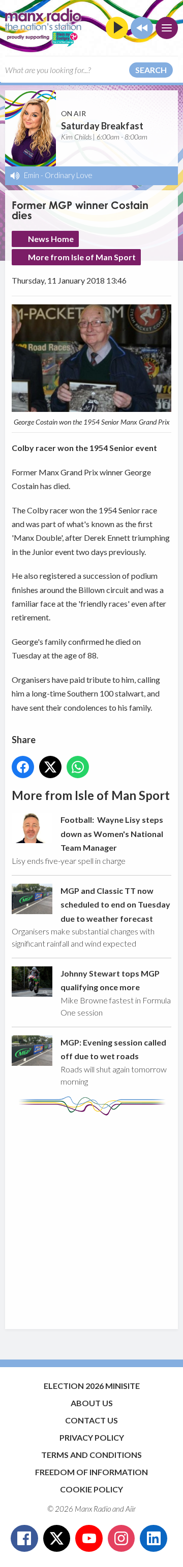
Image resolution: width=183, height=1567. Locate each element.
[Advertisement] (91, 1217)
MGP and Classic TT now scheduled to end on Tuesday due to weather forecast (115, 904)
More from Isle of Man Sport (82, 257)
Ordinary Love (69, 175)
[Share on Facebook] (23, 767)
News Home (51, 238)
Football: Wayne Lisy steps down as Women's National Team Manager (111, 833)
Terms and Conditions (91, 1454)
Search (151, 70)
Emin (31, 175)
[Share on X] (50, 767)
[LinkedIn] (153, 1538)
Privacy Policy (91, 1437)
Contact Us (91, 1420)
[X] (57, 1538)
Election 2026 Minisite (92, 1385)
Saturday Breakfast (102, 125)
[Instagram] (121, 1538)
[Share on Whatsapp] (78, 767)
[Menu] (167, 28)
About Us (92, 1403)
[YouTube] (89, 1538)
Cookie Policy (91, 1489)
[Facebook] (24, 1538)
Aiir (131, 1508)
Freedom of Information (91, 1472)
